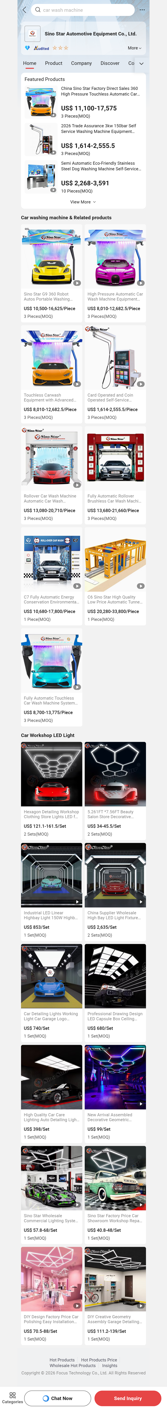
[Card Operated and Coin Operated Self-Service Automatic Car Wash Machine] (115, 357)
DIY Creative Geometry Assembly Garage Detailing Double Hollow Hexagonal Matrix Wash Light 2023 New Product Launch (115, 1319)
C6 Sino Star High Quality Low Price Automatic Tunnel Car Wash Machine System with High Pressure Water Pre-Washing (114, 599)
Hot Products (62, 1360)
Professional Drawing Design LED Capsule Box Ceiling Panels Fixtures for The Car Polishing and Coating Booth (115, 1016)
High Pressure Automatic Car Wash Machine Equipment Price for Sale (115, 296)
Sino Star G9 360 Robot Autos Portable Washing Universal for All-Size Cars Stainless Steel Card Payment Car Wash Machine (51, 296)
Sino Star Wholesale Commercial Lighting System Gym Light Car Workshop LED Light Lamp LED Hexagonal (51, 1218)
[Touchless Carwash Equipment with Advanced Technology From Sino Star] (52, 357)
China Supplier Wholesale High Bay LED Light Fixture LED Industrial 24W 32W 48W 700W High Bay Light (113, 915)
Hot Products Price (99, 1360)
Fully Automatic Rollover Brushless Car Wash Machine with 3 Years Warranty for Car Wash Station (115, 498)
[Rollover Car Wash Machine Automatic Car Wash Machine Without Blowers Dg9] (52, 458)
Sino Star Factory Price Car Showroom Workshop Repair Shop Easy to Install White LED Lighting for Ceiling (115, 1218)
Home (29, 63)
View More (80, 202)
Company (81, 63)
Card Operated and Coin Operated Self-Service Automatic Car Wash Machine (110, 397)
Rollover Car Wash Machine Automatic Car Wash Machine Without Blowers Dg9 (50, 498)
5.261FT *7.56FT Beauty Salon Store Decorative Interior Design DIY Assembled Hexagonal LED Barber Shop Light (113, 814)
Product (53, 63)
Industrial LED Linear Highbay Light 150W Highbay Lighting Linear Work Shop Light (51, 915)
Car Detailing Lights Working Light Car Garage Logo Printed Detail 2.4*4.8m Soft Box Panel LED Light (51, 1016)
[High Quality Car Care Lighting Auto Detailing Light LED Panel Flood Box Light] (52, 1077)
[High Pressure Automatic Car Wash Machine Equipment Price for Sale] (115, 256)
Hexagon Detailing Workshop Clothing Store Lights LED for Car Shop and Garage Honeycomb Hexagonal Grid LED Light (51, 814)
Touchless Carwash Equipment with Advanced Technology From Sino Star (49, 397)
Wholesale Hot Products (73, 1365)
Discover (110, 63)
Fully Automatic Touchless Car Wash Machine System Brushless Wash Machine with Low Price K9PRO (49, 700)
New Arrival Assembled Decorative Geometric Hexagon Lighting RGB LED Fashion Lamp (113, 1117)
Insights (109, 1365)
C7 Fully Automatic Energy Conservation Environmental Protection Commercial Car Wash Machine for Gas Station (51, 599)
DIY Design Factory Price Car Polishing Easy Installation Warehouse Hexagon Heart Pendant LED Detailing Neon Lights (51, 1319)
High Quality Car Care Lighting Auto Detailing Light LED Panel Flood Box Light (51, 1117)
